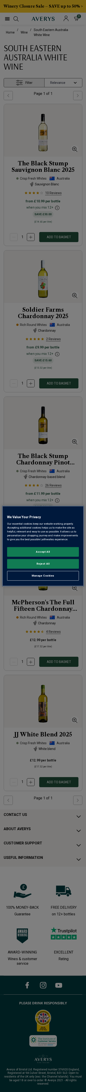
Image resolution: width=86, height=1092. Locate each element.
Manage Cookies (43, 575)
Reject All (43, 563)
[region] (43, 546)
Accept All (43, 551)
